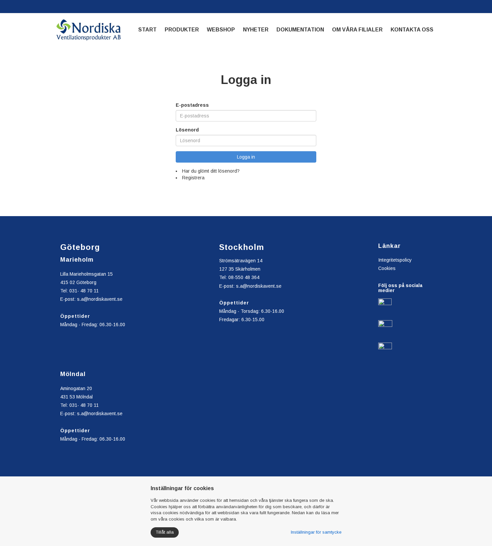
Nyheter (255, 29)
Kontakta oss (412, 29)
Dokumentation (300, 29)
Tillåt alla (165, 532)
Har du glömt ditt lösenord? (211, 171)
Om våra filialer (357, 29)
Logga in (246, 157)
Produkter (182, 29)
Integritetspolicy (395, 260)
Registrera (193, 177)
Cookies (387, 268)
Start (147, 29)
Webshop (221, 29)
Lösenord (187, 129)
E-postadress (192, 105)
